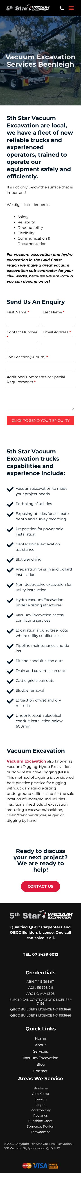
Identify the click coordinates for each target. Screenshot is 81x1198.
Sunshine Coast (40, 1121)
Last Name (54, 312)
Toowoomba (40, 1132)
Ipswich (41, 1099)
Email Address (57, 332)
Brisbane (40, 1088)
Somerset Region (40, 1126)
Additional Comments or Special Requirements (36, 379)
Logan (40, 1105)
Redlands (40, 1115)
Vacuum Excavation (26, 761)
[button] (71, 8)
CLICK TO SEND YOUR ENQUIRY (41, 420)
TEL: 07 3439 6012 (40, 954)
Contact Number (22, 334)
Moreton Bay (40, 1110)
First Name (18, 312)
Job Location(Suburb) (27, 357)
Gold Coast (40, 1094)
